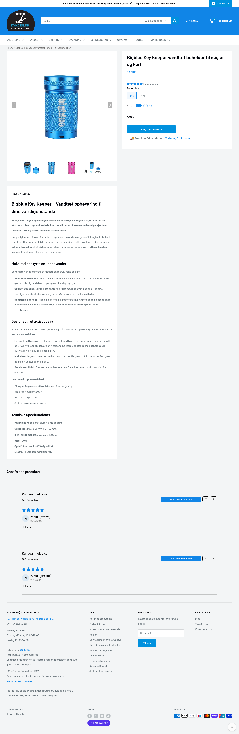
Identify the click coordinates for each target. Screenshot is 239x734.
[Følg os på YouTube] (102, 716)
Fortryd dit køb (97, 623)
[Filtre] (205, 499)
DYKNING (54, 39)
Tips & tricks (202, 623)
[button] (31, 167)
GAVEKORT (123, 39)
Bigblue (131, 72)
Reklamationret (98, 666)
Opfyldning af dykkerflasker (105, 644)
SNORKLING (13, 39)
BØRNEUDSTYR (99, 39)
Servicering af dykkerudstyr (105, 639)
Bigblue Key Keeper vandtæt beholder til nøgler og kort (43, 47)
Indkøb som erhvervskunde (104, 629)
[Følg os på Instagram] (96, 716)
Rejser (93, 634)
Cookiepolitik (97, 655)
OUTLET (140, 39)
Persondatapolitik (99, 660)
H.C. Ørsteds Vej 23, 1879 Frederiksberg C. (30, 618)
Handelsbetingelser (100, 650)
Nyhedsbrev (223, 3)
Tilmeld (147, 642)
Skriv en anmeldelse (181, 499)
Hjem (10, 47)
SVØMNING (75, 39)
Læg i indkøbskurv (151, 129)
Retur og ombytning (100, 618)
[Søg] (175, 20)
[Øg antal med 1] (156, 116)
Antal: (130, 116)
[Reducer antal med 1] (139, 116)
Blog (197, 618)
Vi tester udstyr (204, 629)
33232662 (25, 649)
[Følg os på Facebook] (89, 716)
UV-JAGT (34, 39)
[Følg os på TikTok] (108, 716)
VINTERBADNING (160, 39)
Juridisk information (101, 671)
